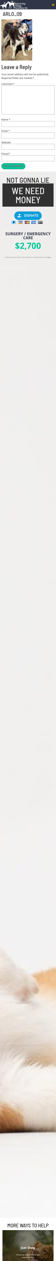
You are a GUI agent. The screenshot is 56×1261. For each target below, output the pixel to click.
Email (5, 131)
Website (6, 142)
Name (5, 119)
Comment (8, 84)
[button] (53, 4)
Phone (5, 154)
